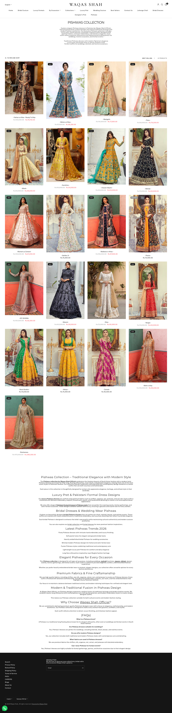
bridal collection (74, 524)
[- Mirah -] (24, 156)
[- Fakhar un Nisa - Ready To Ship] (24, 87)
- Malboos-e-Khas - (106, 251)
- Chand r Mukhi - (107, 188)
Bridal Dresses (158, 10)
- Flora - (147, 120)
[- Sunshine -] (65, 155)
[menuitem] (10, 10)
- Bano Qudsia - (24, 389)
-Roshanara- (24, 452)
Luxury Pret (84, 10)
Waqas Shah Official (95, 602)
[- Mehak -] (148, 157)
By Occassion (54, 10)
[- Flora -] (148, 89)
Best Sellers (115, 10)
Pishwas (94, 15)
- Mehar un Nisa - (65, 122)
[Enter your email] (83, 667)
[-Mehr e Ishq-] (148, 355)
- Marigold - (107, 119)
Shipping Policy (10, 670)
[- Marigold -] (106, 88)
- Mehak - (148, 189)
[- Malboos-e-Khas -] (106, 221)
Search (7, 662)
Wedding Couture (99, 10)
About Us (8, 685)
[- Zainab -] (106, 357)
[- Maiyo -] (65, 357)
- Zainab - (106, 389)
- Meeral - (65, 322)
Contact (8, 688)
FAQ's (7, 676)
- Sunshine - (65, 185)
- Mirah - (24, 188)
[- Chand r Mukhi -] (106, 156)
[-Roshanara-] (24, 422)
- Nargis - (148, 323)
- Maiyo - (65, 389)
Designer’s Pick (80, 15)
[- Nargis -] (148, 291)
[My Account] (158, 4)
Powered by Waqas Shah (39, 704)
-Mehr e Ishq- (148, 385)
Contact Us (128, 10)
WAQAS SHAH (86, 4)
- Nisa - (106, 322)
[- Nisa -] (106, 290)
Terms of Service (11, 673)
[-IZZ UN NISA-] (24, 288)
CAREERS (8, 679)
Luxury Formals (38, 10)
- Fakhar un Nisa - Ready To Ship (24, 117)
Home (11, 10)
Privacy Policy (10, 665)
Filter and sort (13, 58)
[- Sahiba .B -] (65, 223)
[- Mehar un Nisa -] (65, 90)
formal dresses (88, 524)
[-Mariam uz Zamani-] (24, 221)
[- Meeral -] (65, 290)
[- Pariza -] (148, 223)
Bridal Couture (23, 10)
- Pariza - (148, 255)
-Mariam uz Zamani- (24, 251)
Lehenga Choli (142, 10)
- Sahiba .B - (65, 255)
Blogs (7, 682)
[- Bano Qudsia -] (24, 357)
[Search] (162, 4)
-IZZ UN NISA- (24, 318)
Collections (69, 10)
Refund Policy (10, 668)
